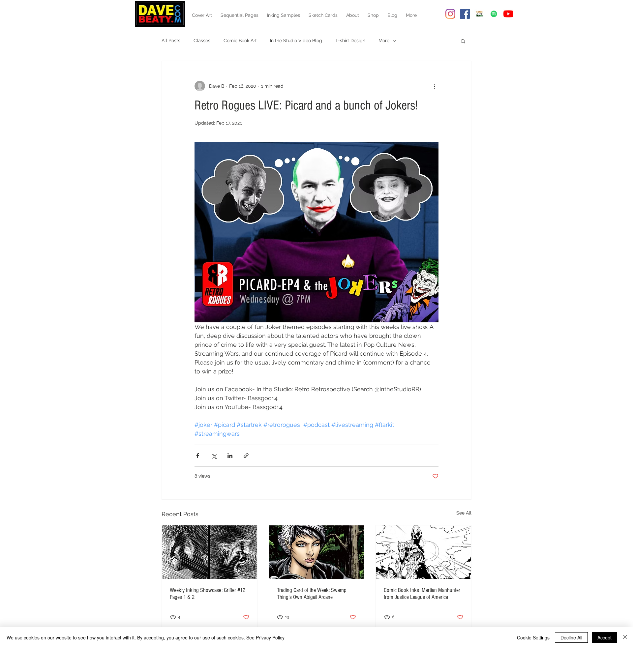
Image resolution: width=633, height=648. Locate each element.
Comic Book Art (240, 40)
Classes (202, 40)
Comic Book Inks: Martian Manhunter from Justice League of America (422, 594)
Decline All (571, 637)
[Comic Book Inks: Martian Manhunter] (423, 552)
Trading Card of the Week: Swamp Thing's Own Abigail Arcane (312, 594)
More (383, 40)
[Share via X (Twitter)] (214, 456)
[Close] (625, 637)
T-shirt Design (350, 40)
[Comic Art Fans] (479, 14)
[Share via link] (246, 456)
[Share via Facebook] (198, 456)
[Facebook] (465, 14)
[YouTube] (508, 14)
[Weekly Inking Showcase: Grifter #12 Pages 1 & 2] (209, 552)
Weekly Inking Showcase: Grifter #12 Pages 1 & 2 (207, 594)
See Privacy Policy (265, 637)
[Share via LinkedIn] (230, 456)
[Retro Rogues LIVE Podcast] (494, 14)
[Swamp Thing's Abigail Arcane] (316, 552)
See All (463, 512)
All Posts (171, 40)
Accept (604, 637)
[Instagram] (450, 14)
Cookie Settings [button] (533, 637)
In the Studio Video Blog (296, 40)
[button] (463, 41)
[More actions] (434, 86)
